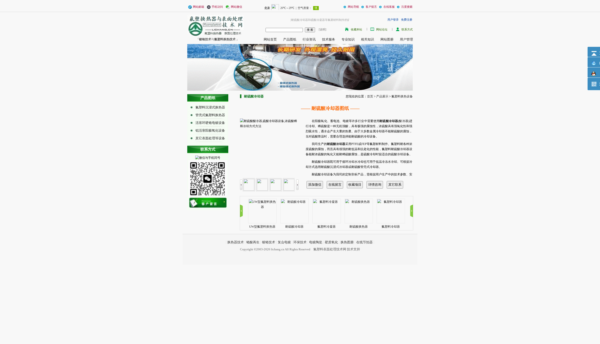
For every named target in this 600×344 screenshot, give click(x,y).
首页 (370, 96)
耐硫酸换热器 (358, 226)
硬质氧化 (331, 242)
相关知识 (367, 39)
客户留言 (371, 6)
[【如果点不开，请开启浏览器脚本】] (208, 202)
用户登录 (393, 19)
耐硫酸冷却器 (294, 226)
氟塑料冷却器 (391, 226)
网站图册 (387, 39)
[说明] (321, 29)
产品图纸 (289, 39)
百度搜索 (406, 6)
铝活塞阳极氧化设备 (210, 130)
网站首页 (270, 39)
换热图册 (347, 242)
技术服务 (328, 39)
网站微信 (236, 6)
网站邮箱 (198, 6)
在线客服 (389, 6)
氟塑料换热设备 (402, 96)
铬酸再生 (252, 242)
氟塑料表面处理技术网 (329, 249)
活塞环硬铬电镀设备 (210, 123)
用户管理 (406, 39)
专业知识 (348, 39)
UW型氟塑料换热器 (262, 226)
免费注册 (406, 19)
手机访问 (217, 6)
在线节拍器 (364, 242)
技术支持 (353, 249)
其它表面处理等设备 (210, 138)
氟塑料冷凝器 (326, 226)
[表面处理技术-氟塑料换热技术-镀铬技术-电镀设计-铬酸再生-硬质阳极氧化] (216, 25)
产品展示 (382, 96)
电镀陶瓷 (315, 242)
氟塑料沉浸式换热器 (210, 107)
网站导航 (353, 6)
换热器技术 (235, 242)
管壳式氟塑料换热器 (210, 115)
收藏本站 (356, 29)
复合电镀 (284, 242)
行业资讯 (309, 39)
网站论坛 (381, 29)
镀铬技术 (268, 242)
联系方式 (407, 29)
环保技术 (300, 242)
